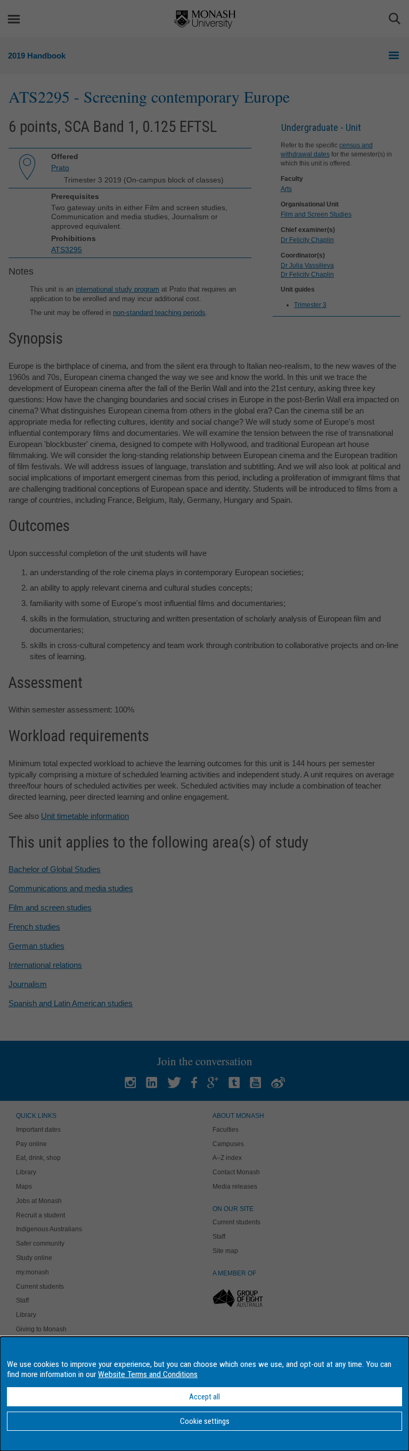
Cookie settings (205, 1421)
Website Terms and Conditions (148, 1374)
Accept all (204, 1397)
